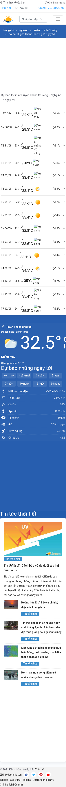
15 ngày (40, 383)
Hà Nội (6, 8)
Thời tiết (39, 769)
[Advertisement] (33, 476)
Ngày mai (24, 375)
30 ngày (55, 383)
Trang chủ (8, 30)
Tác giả (27, 779)
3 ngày (40, 375)
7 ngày (9, 383)
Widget (4, 779)
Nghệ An (23, 30)
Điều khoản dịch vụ (43, 779)
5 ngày (55, 375)
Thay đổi (23, 7)
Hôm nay (9, 375)
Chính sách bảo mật (11, 784)
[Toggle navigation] (58, 19)
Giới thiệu (15, 779)
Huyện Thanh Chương (45, 30)
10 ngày (24, 383)
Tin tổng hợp (13, 558)
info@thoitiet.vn (12, 774)
